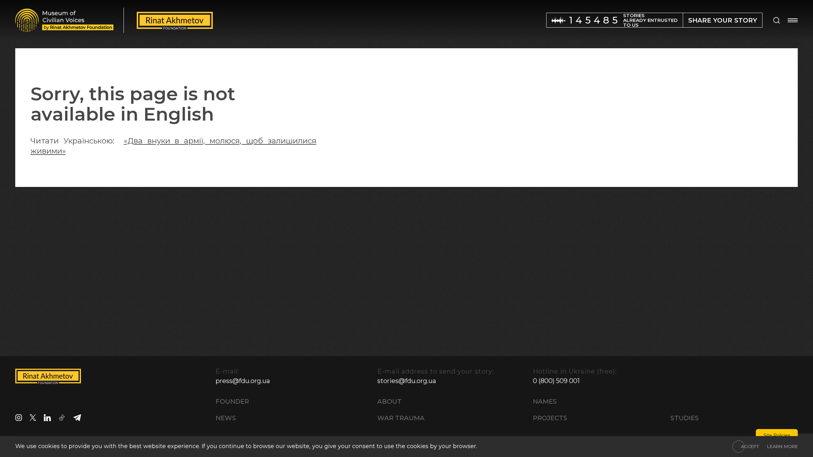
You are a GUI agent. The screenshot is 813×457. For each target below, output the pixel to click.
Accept (750, 446)
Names (545, 401)
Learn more (782, 446)
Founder (232, 401)
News (226, 418)
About (389, 401)
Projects (550, 418)
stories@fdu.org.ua (406, 381)
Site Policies (776, 435)
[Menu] (793, 20)
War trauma (401, 418)
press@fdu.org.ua (243, 381)
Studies (684, 418)
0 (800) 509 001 (556, 381)
